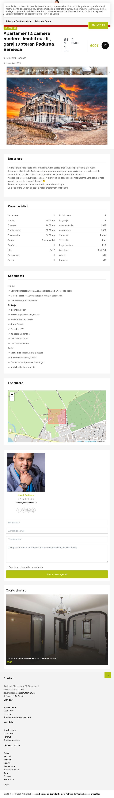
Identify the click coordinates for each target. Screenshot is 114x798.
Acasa (7, 753)
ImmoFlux (95, 794)
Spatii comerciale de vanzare (17, 717)
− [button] (12, 399)
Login (6, 784)
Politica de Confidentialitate (18, 21)
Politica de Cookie (43, 21)
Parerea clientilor (11, 769)
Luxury (7, 763)
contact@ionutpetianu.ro (23, 693)
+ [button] (12, 394)
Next (108, 72)
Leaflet (79, 441)
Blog (6, 773)
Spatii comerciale (12, 740)
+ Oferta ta (9, 779)
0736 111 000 (17, 689)
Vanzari (7, 756)
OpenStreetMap (90, 441)
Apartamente (10, 707)
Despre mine (9, 766)
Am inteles (98, 25)
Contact (7, 776)
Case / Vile (9, 711)
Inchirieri (7, 760)
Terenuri (7, 714)
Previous (5, 72)
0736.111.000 (26, 498)
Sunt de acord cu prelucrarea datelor (26, 567)
